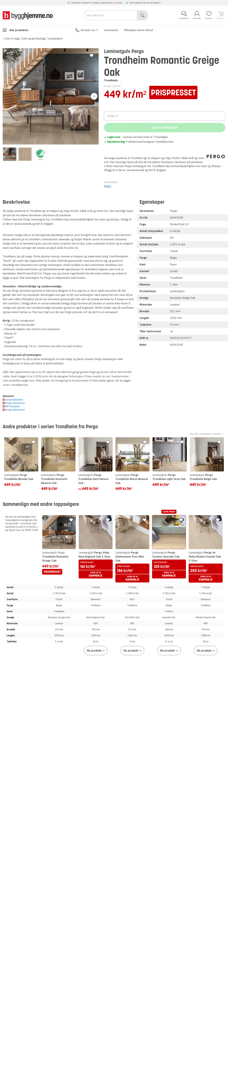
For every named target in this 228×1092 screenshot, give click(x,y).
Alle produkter (19, 30)
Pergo (107, 186)
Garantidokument (14, 399)
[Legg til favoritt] (91, 55)
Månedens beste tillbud (138, 30)
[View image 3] (40, 154)
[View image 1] (9, 154)
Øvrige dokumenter (15, 403)
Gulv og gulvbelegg (33, 38)
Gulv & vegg (12, 38)
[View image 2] (25, 154)
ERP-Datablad (12, 406)
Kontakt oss (88, 30)
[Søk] (142, 15)
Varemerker (111, 30)
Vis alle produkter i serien (205, 433)
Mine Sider (197, 18)
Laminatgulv (55, 38)
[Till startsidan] (28, 15)
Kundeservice (184, 18)
